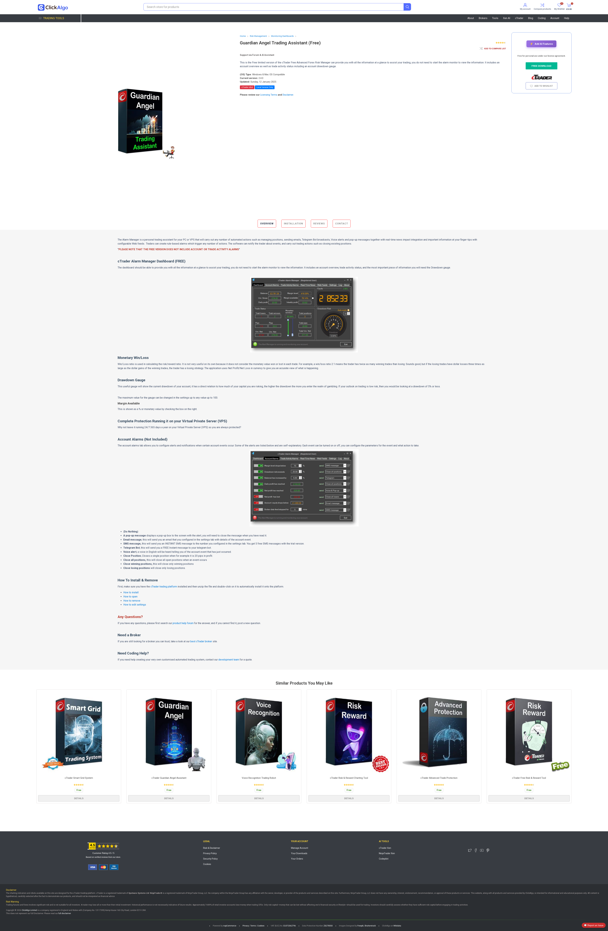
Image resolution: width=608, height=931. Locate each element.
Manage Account (299, 848)
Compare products (542, 9)
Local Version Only (264, 87)
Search (407, 7)
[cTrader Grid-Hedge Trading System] (79, 732)
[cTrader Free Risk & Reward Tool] (529, 732)
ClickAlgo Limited (29, 910)
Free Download (541, 66)
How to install (131, 592)
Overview (267, 223)
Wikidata (397, 926)
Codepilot (383, 858)
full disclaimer (64, 913)
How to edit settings (134, 604)
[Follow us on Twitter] (469, 850)
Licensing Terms (268, 94)
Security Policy (210, 858)
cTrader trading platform (164, 586)
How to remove (131, 600)
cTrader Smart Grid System (79, 777)
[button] (541, 43)
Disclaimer (288, 94)
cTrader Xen (385, 848)
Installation (293, 223)
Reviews (319, 223)
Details (78, 798)
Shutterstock (370, 926)
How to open (130, 596)
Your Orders (297, 858)
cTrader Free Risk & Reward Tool (529, 777)
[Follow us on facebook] (475, 850)
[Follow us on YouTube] (481, 850)
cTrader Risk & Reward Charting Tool (349, 777)
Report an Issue (593, 925)
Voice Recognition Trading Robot (259, 777)
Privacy (246, 926)
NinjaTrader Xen (387, 853)
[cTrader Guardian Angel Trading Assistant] (169, 732)
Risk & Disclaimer (211, 848)
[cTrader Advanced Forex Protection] (439, 732)
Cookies (207, 864)
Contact (341, 223)
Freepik (360, 926)
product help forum (183, 623)
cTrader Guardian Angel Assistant (169, 777)
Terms (253, 926)
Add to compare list (495, 49)
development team (228, 659)
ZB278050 (328, 926)
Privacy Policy (210, 853)
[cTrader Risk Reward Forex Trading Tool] (349, 732)
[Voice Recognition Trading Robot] (259, 732)
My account (525, 9)
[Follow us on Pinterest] (487, 850)
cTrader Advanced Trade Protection (439, 777)
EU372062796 (289, 926)
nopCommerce (229, 926)
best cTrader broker (201, 641)
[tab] (267, 224)
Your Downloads (299, 853)
